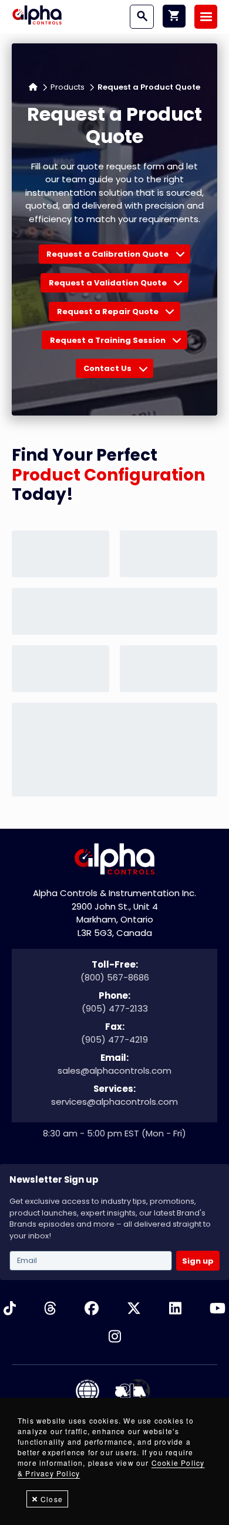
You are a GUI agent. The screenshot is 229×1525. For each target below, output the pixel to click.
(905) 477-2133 (115, 1008)
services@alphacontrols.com (114, 1101)
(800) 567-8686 (114, 977)
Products (67, 87)
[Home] (37, 16)
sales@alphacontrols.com (114, 1070)
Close (52, 1499)
